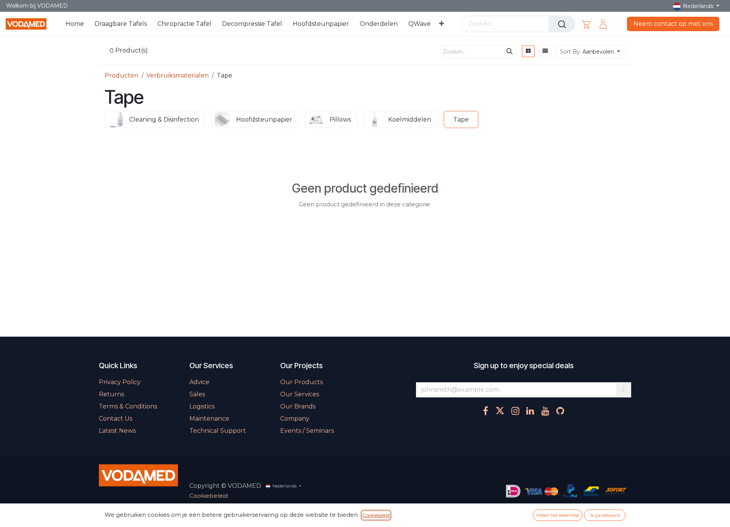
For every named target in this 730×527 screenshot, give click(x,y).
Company (294, 418)
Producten (121, 75)
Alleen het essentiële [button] (557, 515)
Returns (111, 394)
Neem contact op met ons (673, 23)
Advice (199, 382)
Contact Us (115, 418)
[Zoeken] (562, 24)
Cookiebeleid (208, 495)
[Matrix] (528, 51)
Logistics (201, 406)
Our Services (299, 394)
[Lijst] (545, 51)
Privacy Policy (120, 382)
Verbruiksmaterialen (177, 75)
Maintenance (209, 418)
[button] (590, 52)
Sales (197, 394)
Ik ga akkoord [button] (605, 515)
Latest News (117, 430)
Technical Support (217, 430)
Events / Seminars (307, 430)
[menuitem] (74, 23)
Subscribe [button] (623, 389)
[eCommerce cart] (586, 23)
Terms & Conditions (128, 406)
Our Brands (298, 406)
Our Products (301, 382)
